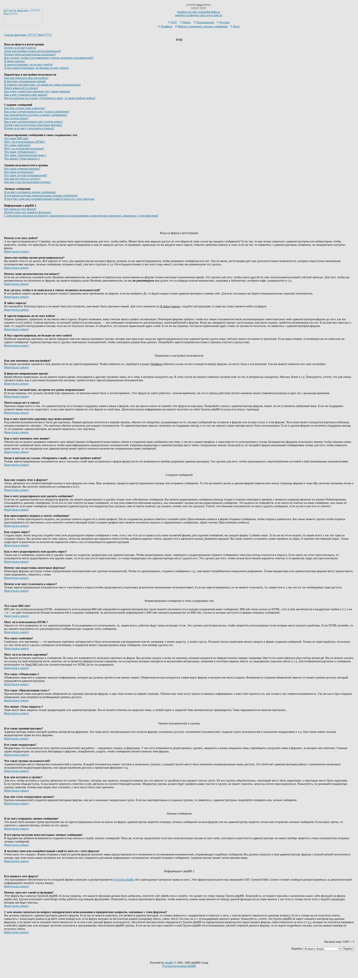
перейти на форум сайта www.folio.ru (198, 15)
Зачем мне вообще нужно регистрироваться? (32, 51)
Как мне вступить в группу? (22, 178)
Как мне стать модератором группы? (27, 182)
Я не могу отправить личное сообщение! (30, 192)
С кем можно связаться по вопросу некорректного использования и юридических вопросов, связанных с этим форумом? (81, 215)
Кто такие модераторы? (19, 172)
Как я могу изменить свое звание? (26, 94)
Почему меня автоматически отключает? (30, 54)
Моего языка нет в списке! (21, 88)
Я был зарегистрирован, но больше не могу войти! (36, 67)
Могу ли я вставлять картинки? (24, 148)
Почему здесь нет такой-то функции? (27, 212)
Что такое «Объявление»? (20, 151)
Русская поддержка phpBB (179, 966)
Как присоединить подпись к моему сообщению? (35, 114)
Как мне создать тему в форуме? (24, 108)
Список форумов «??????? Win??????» (28, 34)
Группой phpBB (123, 879)
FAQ (174, 22)
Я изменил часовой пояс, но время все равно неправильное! (42, 84)
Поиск (187, 22)
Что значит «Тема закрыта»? (22, 158)
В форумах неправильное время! (25, 81)
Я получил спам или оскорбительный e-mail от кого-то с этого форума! (49, 198)
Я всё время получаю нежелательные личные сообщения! (41, 195)
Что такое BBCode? (16, 138)
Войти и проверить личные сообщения (203, 26)
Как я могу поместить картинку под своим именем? (37, 91)
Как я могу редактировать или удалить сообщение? (36, 111)
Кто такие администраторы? (22, 168)
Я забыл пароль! (14, 61)
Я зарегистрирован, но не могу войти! (28, 64)
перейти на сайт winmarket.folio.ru (198, 11)
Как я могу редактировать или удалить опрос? (33, 121)
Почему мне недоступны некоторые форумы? (33, 125)
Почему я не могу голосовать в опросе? (29, 128)
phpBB (169, 962)
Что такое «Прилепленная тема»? (25, 155)
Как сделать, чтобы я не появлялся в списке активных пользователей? (48, 57)
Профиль (166, 26)
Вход (236, 26)
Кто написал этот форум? (20, 208)
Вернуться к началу (16, 251)
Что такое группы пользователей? (25, 175)
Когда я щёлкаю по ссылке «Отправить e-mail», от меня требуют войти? (49, 98)
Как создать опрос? (16, 118)
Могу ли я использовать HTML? (24, 141)
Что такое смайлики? (17, 145)
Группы (225, 22)
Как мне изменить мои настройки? (26, 77)
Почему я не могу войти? (20, 47)
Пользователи (205, 22)
